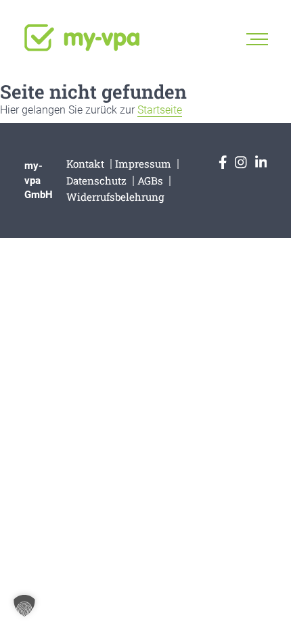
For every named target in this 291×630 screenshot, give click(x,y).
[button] (24, 605)
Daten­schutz (96, 180)
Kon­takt (85, 163)
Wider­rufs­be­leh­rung (115, 196)
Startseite (159, 109)
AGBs (150, 180)
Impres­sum (143, 163)
